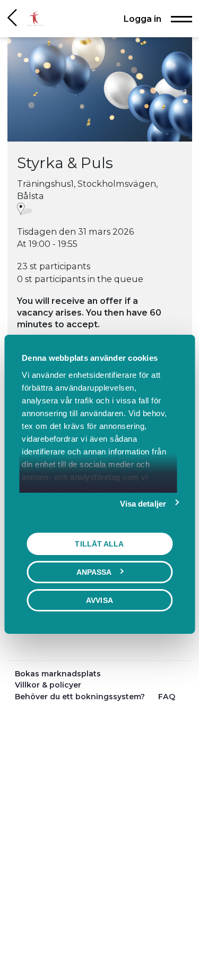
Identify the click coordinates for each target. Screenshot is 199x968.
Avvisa (99, 599)
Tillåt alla (99, 543)
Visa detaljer (143, 503)
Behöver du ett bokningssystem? (81, 696)
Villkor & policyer (48, 685)
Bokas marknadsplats (58, 674)
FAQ (166, 696)
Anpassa (94, 571)
